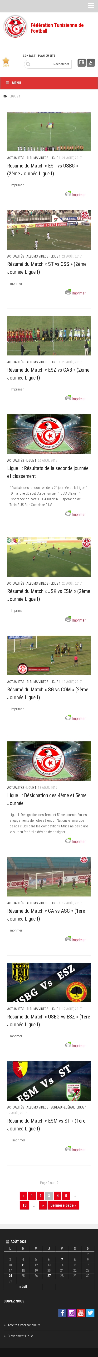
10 (24, 1205)
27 (49, 1276)
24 (10, 1276)
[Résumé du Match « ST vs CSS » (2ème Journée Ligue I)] (49, 230)
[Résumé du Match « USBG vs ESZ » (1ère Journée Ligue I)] (49, 982)
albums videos (37, 158)
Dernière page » (63, 1205)
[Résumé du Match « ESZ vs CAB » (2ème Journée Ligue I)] (49, 335)
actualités (15, 158)
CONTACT (29, 55)
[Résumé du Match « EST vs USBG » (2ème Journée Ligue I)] (49, 131)
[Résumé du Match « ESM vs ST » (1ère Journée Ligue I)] (49, 1081)
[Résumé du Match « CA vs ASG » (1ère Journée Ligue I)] (49, 876)
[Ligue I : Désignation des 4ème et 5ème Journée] (49, 761)
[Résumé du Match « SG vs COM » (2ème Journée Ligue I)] (49, 655)
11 (23, 1265)
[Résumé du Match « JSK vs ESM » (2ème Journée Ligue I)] (49, 557)
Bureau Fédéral (63, 1107)
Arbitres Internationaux (24, 1325)
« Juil (23, 1287)
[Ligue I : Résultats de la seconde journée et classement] (49, 434)
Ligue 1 (56, 158)
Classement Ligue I (21, 1336)
